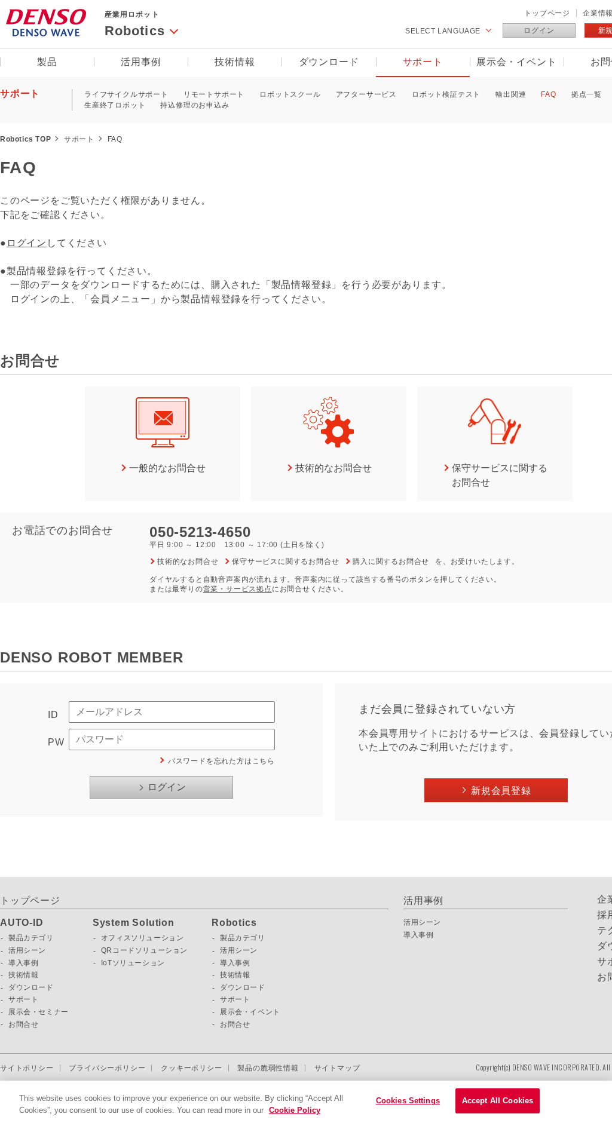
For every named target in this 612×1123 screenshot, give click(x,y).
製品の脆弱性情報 (267, 1068)
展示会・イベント (516, 62)
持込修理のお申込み (194, 105)
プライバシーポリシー (107, 1068)
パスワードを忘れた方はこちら (221, 761)
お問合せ (23, 1024)
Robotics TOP (25, 139)
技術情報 (235, 62)
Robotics (234, 923)
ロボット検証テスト (446, 94)
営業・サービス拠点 (237, 589)
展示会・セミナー (38, 1012)
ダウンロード (329, 62)
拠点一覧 (586, 94)
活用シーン (27, 950)
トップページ (547, 13)
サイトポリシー (27, 1068)
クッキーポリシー (191, 1068)
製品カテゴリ (31, 938)
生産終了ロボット (114, 105)
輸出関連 (510, 94)
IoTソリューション (133, 963)
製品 (47, 62)
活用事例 (141, 62)
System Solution (134, 923)
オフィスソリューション (142, 938)
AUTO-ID (22, 923)
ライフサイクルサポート (126, 94)
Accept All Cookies (497, 1100)
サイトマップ (337, 1068)
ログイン (539, 30)
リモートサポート (213, 94)
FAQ (548, 94)
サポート (423, 62)
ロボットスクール (289, 94)
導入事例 (23, 963)
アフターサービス (366, 94)
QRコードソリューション (144, 950)
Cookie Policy (294, 1110)
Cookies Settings (408, 1100)
